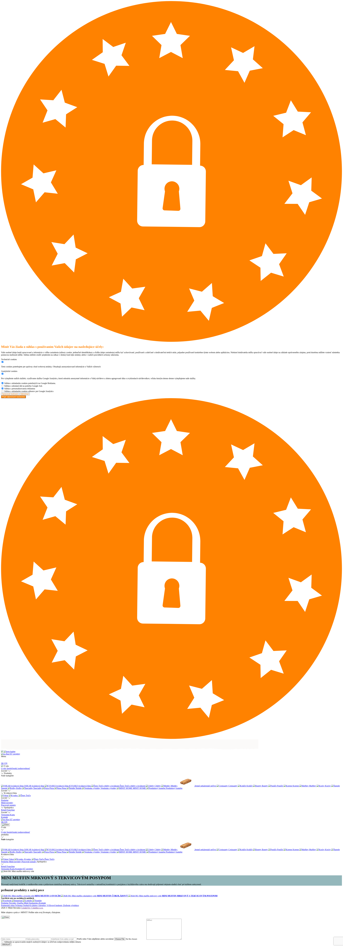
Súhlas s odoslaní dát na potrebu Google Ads (23, 386)
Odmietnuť (24, 394)
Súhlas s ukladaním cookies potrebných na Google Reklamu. (30, 383)
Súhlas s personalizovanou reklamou (19, 388)
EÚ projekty (14, 754)
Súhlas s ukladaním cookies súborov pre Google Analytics (28, 391)
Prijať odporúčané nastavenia (13, 397)
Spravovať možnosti (10, 394)
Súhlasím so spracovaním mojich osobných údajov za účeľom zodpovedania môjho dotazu (42, 942)
